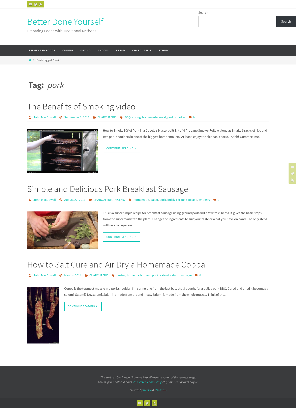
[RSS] (41, 4)
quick (171, 200)
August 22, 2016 (74, 200)
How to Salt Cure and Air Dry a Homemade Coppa (116, 264)
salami (164, 275)
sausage (191, 200)
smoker (180, 117)
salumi (174, 275)
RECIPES (119, 200)
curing (136, 117)
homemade (150, 117)
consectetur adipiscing (147, 382)
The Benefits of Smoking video (81, 106)
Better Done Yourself (65, 21)
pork (170, 117)
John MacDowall (44, 117)
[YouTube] (30, 4)
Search (203, 12)
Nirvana (147, 390)
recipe (180, 200)
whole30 (204, 200)
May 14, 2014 (72, 275)
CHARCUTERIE (106, 117)
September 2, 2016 (76, 117)
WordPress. (160, 390)
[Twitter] (35, 4)
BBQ (128, 117)
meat (162, 117)
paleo (154, 200)
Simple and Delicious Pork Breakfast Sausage (107, 188)
